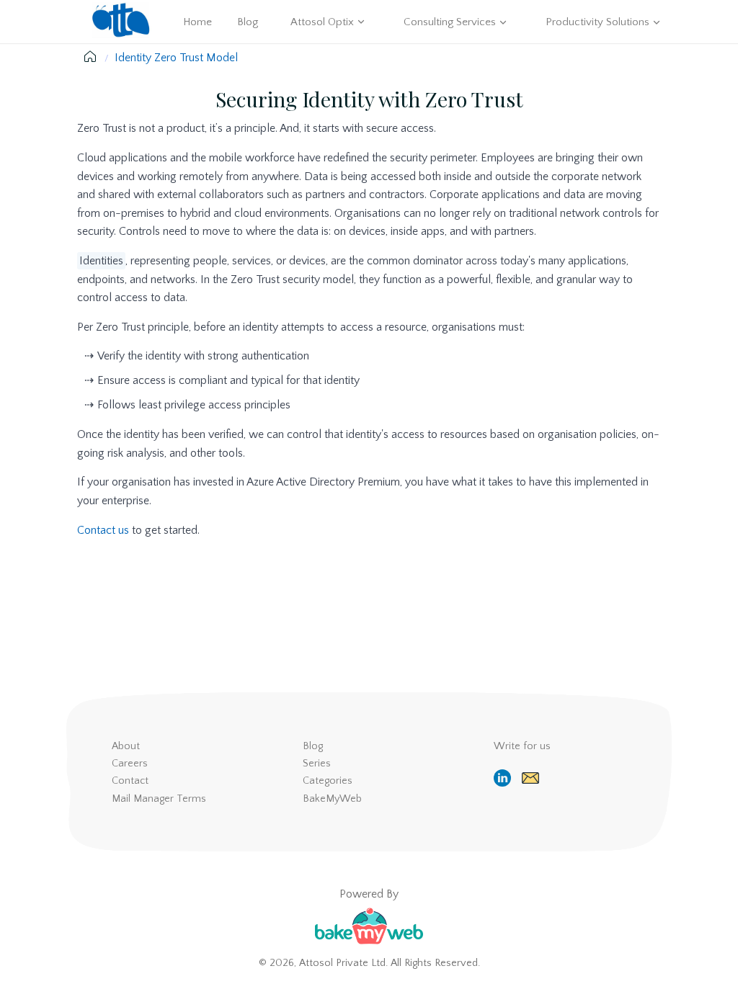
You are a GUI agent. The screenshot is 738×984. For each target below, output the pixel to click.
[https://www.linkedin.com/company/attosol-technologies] (504, 778)
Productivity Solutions (597, 22)
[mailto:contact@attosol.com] (532, 778)
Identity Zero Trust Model (176, 57)
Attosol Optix (322, 22)
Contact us (103, 530)
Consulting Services (450, 22)
